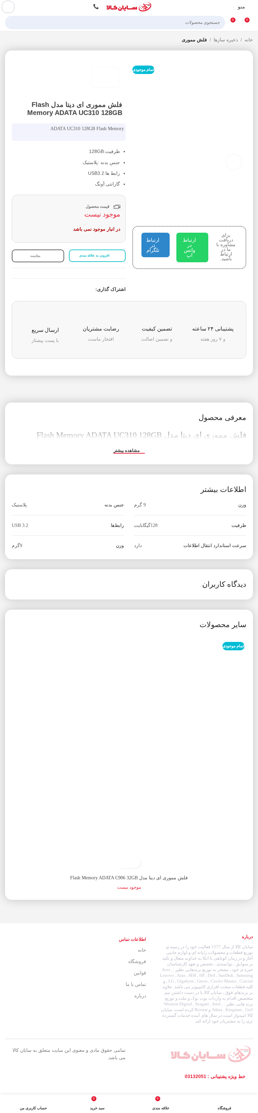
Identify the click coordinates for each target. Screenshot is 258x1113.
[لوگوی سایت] (129, 6)
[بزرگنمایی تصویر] (233, 162)
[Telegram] (40, 1076)
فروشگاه (137, 961)
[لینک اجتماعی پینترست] (76, 289)
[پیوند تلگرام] (60, 289)
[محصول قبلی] (21, 40)
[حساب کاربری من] (8, 7)
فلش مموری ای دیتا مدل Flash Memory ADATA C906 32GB (129, 877)
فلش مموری (194, 39)
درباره (140, 995)
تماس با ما (136, 984)
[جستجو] (12, 22)
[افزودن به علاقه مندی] (123, 862)
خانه (249, 39)
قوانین (140, 972)
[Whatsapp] (25, 1076)
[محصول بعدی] (8, 40)
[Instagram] (55, 1076)
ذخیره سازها (226, 39)
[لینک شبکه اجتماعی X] (84, 289)
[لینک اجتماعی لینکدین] (68, 289)
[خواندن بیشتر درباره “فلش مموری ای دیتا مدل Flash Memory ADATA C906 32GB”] (135, 862)
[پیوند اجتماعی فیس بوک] (91, 289)
